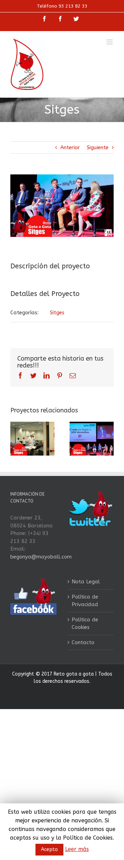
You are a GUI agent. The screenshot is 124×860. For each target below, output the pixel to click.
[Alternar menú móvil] (110, 42)
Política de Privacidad (85, 601)
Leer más (77, 849)
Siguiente (97, 147)
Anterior (70, 147)
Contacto (83, 642)
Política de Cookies (85, 624)
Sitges (57, 312)
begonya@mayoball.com (41, 557)
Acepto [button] (49, 849)
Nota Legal (86, 582)
